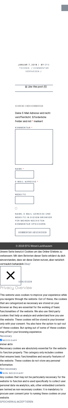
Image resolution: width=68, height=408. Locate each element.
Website (20, 194)
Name (19, 169)
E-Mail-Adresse (26, 181)
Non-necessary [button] (8, 368)
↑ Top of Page (56, 397)
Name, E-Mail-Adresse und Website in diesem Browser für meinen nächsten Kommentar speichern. (33, 219)
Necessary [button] (6, 336)
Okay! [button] (27, 263)
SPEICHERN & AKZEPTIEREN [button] (16, 401)
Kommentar (24, 127)
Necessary (10, 340)
